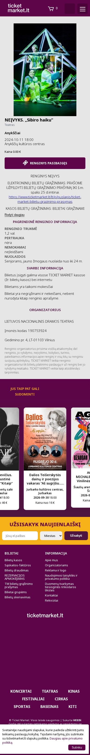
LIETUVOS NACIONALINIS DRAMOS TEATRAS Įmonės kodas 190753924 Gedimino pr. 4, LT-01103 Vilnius (39, 330)
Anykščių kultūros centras (25, 143)
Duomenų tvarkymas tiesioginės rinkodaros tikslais (60, 587)
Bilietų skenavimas (17, 597)
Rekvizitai (51, 600)
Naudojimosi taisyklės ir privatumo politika (61, 577)
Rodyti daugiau (14, 215)
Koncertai (21, 691)
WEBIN (77, 720)
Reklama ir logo (55, 570)
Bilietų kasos (13, 560)
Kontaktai (51, 595)
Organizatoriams (56, 565)
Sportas (22, 706)
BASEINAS (49, 706)
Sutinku (77, 747)
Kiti (73, 706)
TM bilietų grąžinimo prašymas (19, 585)
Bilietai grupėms (16, 592)
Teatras (10, 125)
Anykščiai (12, 133)
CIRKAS (61, 698)
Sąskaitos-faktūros (18, 565)
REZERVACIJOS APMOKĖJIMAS (15, 577)
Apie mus (51, 560)
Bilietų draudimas (17, 570)
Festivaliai (33, 698)
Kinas (74, 691)
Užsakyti (76, 535)
